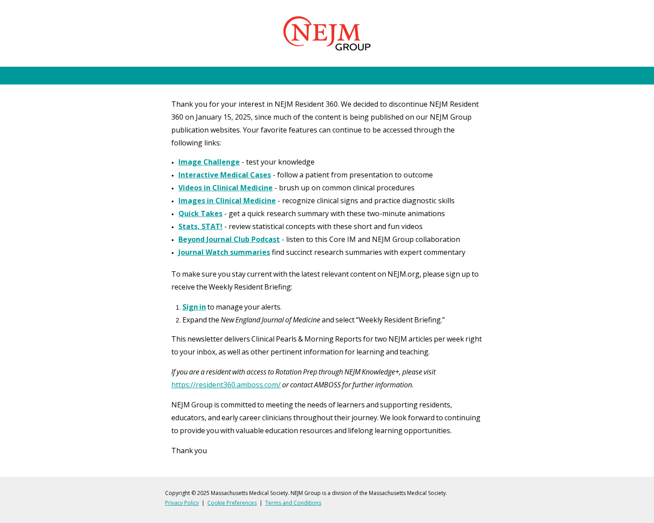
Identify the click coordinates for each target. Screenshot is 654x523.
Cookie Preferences (232, 503)
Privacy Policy (182, 503)
